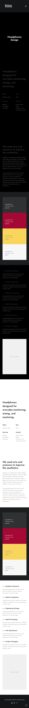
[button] (26, 6)
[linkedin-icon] (11, 703)
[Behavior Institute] (8, 6)
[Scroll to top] (26, 705)
